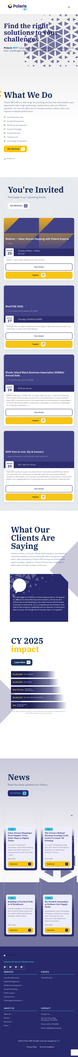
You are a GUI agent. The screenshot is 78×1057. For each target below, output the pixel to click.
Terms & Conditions (47, 1047)
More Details (39, 267)
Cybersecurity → (10, 997)
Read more (13, 864)
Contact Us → (46, 1014)
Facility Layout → (10, 993)
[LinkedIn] (6, 968)
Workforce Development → (14, 985)
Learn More (20, 662)
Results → (7, 1018)
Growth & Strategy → (11, 989)
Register (35, 275)
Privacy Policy (32, 1047)
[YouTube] (17, 968)
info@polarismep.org (53, 1028)
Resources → (9, 1022)
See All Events (16, 205)
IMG (58, 1041)
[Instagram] (12, 968)
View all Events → (47, 978)
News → (7, 1025)
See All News (15, 793)
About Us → (8, 1014)
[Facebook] (23, 968)
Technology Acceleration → (14, 1000)
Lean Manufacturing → (12, 978)
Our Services (13, 148)
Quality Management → (12, 981)
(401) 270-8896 (53, 1024)
